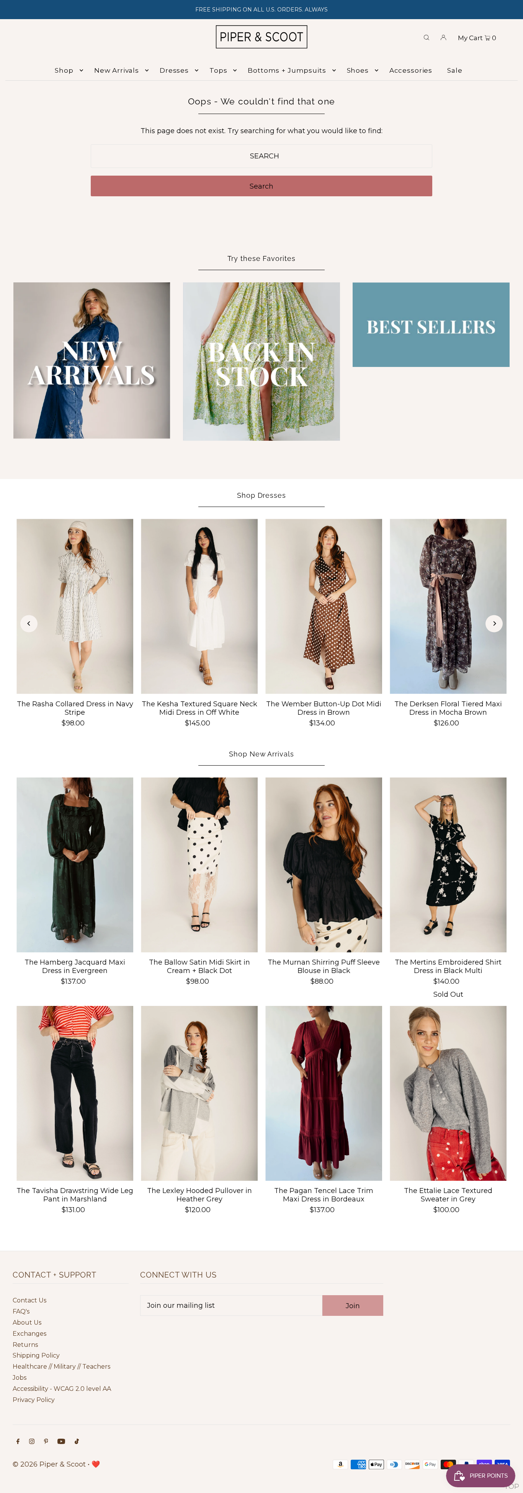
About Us (27, 1322)
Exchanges (29, 1333)
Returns (25, 1344)
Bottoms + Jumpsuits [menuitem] (287, 70)
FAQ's (21, 1311)
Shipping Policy (36, 1355)
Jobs (19, 1377)
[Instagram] (31, 1441)
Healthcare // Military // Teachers (61, 1366)
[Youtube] (61, 1441)
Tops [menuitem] (218, 70)
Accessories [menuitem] (410, 70)
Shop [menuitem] (64, 70)
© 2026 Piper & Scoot (49, 1464)
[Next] (494, 623)
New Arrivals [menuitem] (116, 70)
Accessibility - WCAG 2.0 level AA (62, 1388)
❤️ (96, 1464)
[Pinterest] (46, 1441)
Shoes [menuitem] (358, 70)
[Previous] (29, 623)
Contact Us (29, 1300)
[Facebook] (18, 1441)
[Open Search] (426, 37)
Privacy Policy (34, 1399)
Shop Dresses (261, 495)
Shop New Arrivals (261, 754)
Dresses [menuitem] (174, 70)
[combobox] (261, 156)
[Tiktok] (77, 1441)
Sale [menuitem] (454, 70)
